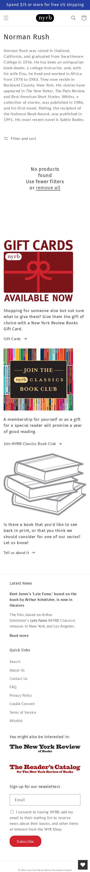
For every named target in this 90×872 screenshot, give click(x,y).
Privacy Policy (21, 695)
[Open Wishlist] (83, 865)
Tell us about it (16, 552)
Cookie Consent (22, 704)
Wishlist (16, 721)
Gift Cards (12, 338)
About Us (17, 670)
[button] (6, 18)
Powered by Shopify (62, 870)
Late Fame (38, 620)
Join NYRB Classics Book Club (30, 443)
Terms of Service (23, 712)
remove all (48, 188)
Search (15, 662)
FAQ (13, 687)
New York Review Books (39, 870)
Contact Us (19, 679)
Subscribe (25, 841)
